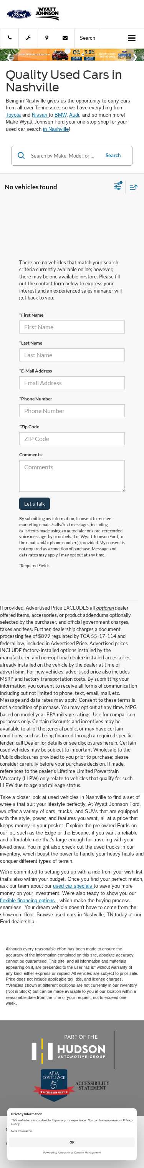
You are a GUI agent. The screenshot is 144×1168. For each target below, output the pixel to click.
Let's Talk (34, 504)
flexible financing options (28, 900)
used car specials (73, 886)
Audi (74, 115)
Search (113, 155)
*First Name (31, 315)
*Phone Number (35, 399)
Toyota (13, 115)
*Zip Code (29, 426)
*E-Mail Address (35, 371)
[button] (9, 38)
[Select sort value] (132, 187)
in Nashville (56, 129)
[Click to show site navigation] (132, 38)
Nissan (40, 115)
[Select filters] (117, 187)
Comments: (31, 454)
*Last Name (30, 343)
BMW (60, 115)
